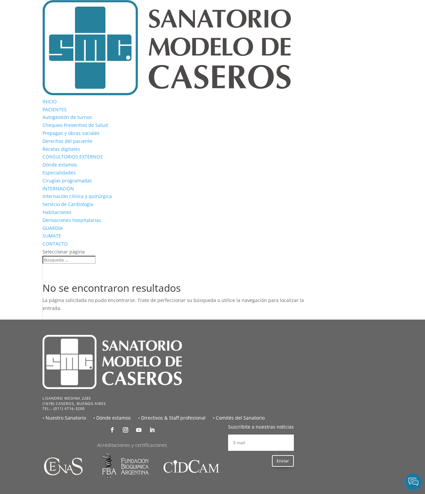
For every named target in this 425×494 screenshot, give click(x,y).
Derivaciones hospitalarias (71, 220)
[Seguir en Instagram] (125, 430)
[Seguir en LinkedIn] (152, 430)
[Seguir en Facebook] (112, 430)
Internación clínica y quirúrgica (77, 196)
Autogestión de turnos (67, 117)
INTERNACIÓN (58, 188)
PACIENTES (54, 109)
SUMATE (51, 236)
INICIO (49, 101)
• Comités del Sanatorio (239, 418)
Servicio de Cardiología (67, 204)
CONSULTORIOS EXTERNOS (72, 156)
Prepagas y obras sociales (71, 133)
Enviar (283, 461)
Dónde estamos (59, 164)
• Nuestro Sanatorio (64, 418)
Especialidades (59, 172)
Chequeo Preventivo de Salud (75, 125)
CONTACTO (55, 244)
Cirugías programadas (67, 180)
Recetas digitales (61, 149)
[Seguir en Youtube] (138, 430)
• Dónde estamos (112, 418)
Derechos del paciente (67, 141)
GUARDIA (52, 228)
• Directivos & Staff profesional (172, 418)
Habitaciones (56, 212)
